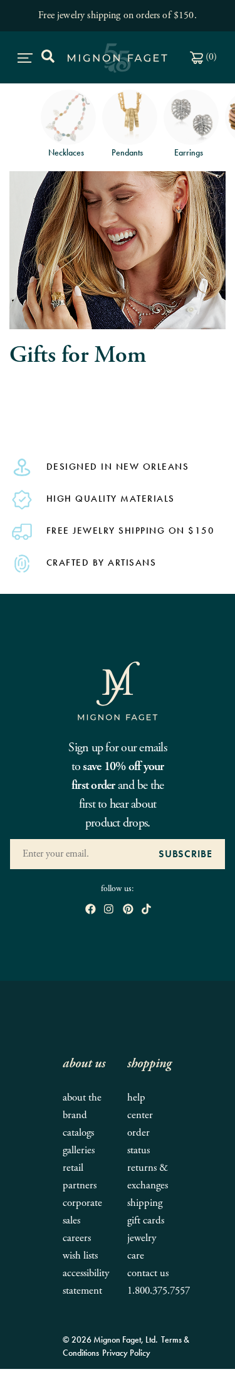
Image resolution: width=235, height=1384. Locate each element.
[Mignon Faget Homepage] (118, 690)
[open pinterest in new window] (128, 910)
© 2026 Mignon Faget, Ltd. (110, 1339)
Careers (77, 1238)
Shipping (144, 1203)
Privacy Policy (126, 1352)
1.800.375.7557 (158, 1290)
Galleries (79, 1150)
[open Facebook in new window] (90, 910)
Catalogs (78, 1132)
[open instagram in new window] (108, 910)
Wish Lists (80, 1255)
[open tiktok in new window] (146, 910)
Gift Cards (145, 1220)
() (210, 56)
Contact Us (148, 1273)
